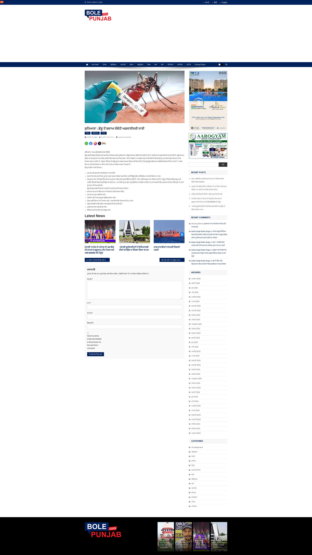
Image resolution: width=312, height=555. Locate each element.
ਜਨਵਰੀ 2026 (196, 311)
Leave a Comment (124, 137)
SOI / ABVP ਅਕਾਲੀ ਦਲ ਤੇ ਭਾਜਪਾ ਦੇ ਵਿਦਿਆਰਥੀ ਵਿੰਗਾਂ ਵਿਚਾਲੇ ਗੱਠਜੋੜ (207, 180)
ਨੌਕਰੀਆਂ (170, 65)
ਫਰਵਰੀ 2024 (196, 415)
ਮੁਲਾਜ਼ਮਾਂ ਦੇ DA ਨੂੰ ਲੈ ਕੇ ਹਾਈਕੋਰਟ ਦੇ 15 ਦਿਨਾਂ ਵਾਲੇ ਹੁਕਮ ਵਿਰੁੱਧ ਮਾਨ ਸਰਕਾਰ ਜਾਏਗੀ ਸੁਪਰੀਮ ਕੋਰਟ (209, 188)
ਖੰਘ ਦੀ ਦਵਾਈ (195, 470)
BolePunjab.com (107, 137)
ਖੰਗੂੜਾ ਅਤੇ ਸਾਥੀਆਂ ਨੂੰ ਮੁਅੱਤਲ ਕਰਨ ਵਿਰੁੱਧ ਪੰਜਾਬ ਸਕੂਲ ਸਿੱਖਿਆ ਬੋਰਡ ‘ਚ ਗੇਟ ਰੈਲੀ (208, 253)
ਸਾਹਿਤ (189, 65)
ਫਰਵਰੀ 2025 (196, 360)
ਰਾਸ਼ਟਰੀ (123, 65)
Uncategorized (197, 447)
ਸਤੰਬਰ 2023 (195, 428)
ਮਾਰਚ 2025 (195, 356)
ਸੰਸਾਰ (131, 65)
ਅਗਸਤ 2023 (196, 433)
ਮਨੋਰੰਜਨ (180, 65)
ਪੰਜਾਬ (105, 65)
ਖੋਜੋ (223, 165)
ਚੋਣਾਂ (162, 65)
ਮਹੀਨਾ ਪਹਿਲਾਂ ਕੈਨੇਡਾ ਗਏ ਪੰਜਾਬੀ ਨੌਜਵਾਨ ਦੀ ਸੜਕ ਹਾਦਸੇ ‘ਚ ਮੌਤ (99, 260)
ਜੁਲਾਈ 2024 (195, 392)
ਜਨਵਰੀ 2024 (196, 419)
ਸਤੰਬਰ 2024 (195, 383)
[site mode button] (220, 64)
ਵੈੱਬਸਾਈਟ (90, 323)
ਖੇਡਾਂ (155, 65)
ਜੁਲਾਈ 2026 (195, 283)
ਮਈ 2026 (194, 292)
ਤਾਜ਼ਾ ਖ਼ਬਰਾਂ (95, 65)
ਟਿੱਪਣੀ (90, 279)
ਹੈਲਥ (149, 65)
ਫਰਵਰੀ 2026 (196, 306)
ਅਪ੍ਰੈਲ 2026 (195, 297)
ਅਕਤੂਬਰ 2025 (196, 324)
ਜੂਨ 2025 (194, 342)
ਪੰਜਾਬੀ (207, 2)
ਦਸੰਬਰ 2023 (195, 424)
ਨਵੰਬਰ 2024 (195, 374)
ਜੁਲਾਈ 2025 (195, 338)
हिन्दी (215, 2)
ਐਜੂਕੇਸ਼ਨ (140, 65)
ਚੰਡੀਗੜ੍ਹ (113, 65)
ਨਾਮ (89, 303)
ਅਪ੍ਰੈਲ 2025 (195, 351)
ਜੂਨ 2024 (194, 397)
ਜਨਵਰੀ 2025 (196, 365)
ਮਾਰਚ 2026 (195, 301)
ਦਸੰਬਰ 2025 (195, 315)
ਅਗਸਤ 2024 (196, 388)
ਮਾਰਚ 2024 (195, 410)
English (224, 2)
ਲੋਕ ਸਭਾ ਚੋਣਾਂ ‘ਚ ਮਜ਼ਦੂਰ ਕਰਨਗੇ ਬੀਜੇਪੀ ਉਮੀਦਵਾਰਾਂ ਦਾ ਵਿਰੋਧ (173, 260)
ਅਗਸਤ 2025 (196, 333)
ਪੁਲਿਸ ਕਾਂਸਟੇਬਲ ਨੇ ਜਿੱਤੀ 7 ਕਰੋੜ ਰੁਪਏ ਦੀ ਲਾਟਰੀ (206, 194)
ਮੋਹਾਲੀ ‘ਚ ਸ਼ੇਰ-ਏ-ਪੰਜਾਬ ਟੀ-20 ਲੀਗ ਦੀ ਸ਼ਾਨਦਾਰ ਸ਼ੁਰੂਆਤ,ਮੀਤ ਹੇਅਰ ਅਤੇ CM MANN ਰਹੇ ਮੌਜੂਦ (99, 250)
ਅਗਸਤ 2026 (196, 279)
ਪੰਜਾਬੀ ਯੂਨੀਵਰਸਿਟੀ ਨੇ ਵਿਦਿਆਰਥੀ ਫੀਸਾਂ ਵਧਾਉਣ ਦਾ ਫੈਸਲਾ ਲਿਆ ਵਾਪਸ (208, 207)
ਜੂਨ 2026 (194, 288)
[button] (87, 234)
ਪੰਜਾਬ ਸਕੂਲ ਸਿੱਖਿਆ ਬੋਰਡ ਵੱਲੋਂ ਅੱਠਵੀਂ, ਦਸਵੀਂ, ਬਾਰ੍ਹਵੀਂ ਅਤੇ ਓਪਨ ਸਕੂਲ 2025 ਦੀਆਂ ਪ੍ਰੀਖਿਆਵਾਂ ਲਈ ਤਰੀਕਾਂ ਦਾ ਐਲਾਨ (209, 234)
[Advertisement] (156, 44)
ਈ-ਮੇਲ (90, 313)
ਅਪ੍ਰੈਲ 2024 (195, 406)
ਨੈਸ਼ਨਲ (193, 493)
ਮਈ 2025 (194, 347)
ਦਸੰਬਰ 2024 (195, 370)
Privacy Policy (200, 65)
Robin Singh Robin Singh (200, 231)
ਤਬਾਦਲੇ (193, 488)
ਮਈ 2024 (194, 401)
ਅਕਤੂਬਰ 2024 (196, 379)
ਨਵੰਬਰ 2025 (195, 320)
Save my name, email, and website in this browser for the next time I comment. (94, 342)
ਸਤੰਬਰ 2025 (195, 329)
